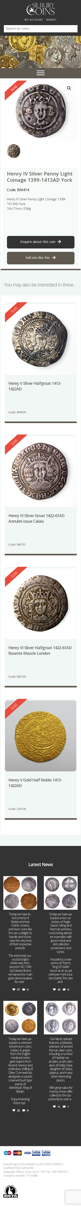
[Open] (20, 893)
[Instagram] (33, 905)
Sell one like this (38, 257)
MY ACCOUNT (34, 19)
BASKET (51, 19)
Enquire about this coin (37, 241)
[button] (69, 88)
